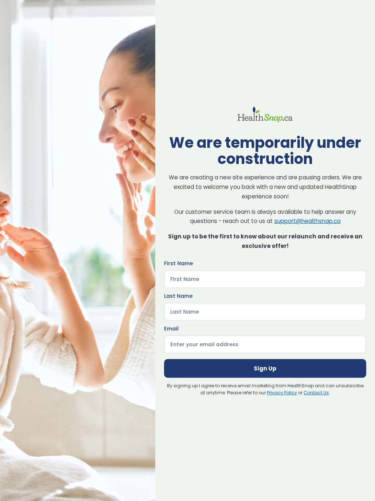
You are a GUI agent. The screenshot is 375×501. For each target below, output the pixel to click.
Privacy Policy (282, 393)
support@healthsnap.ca (307, 221)
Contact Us (316, 393)
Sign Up (265, 368)
